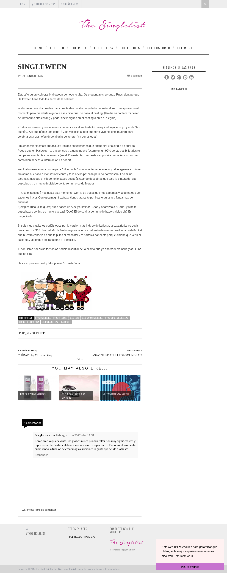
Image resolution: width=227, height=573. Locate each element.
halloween (66, 321)
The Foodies (130, 48)
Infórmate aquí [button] (184, 556)
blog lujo (74, 317)
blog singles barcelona (116, 317)
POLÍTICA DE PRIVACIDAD (82, 537)
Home (38, 48)
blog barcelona (43, 317)
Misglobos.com (45, 435)
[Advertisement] (179, 182)
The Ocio (57, 48)
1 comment (136, 75)
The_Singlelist (28, 75)
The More (185, 48)
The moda (79, 48)
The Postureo (158, 48)
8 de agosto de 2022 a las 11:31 (75, 435)
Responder (41, 454)
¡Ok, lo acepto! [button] (190, 566)
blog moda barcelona (92, 317)
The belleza (103, 48)
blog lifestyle (60, 317)
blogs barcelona (50, 321)
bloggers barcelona (29, 321)
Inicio (80, 359)
